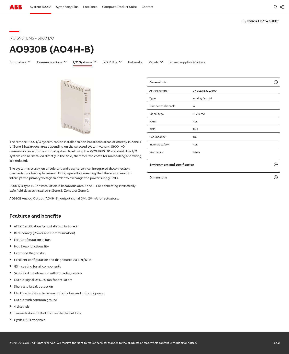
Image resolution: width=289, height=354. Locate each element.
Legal (276, 343)
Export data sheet (263, 21)
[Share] (283, 7)
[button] (20, 63)
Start (15, 7)
